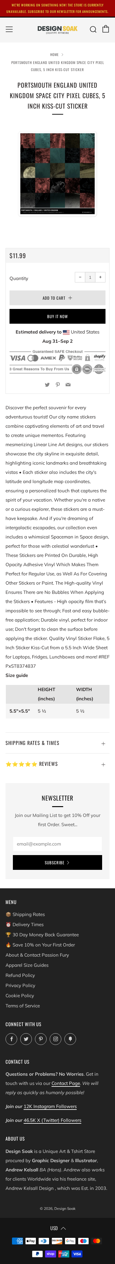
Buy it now (57, 316)
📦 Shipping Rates (25, 914)
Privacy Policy (20, 985)
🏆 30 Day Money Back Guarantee (42, 935)
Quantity (19, 278)
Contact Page (66, 1083)
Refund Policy (20, 975)
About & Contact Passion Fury (37, 955)
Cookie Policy (20, 995)
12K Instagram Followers (50, 1106)
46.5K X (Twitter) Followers (52, 1120)
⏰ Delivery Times (25, 924)
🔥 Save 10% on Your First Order (40, 945)
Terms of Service (23, 1006)
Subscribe (54, 862)
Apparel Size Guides (27, 965)
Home (54, 54)
